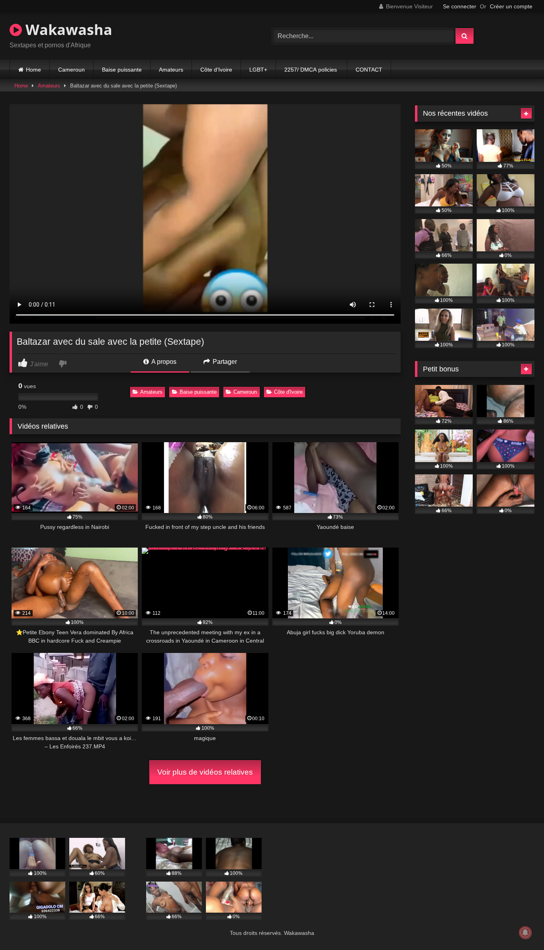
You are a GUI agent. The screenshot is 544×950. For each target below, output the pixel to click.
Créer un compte (511, 6)
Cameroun (71, 69)
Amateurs (171, 69)
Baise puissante (122, 69)
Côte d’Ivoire (216, 69)
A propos (163, 361)
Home (33, 69)
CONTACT (369, 69)
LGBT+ (258, 69)
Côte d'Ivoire (288, 392)
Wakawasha (67, 29)
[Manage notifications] (525, 932)
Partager (224, 361)
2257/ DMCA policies (311, 69)
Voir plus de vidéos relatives (205, 772)
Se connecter (459, 6)
